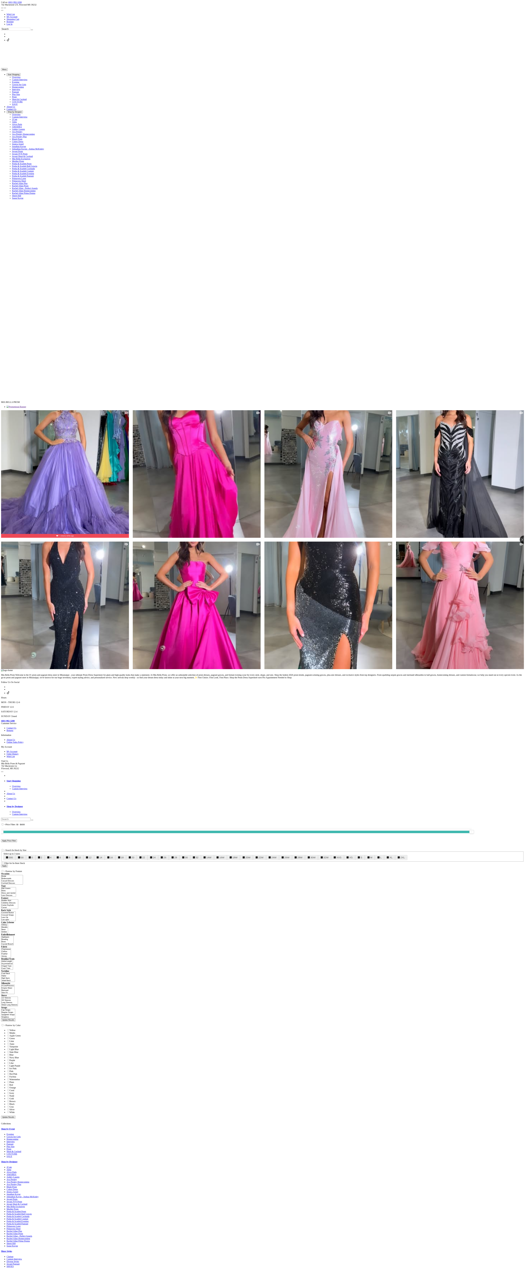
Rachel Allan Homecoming (18, 1238)
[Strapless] (8, 1017)
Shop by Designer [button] (15, 806)
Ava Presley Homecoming (18, 1182)
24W (273, 857)
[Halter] (8, 976)
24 (154, 857)
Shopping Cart (13, 19)
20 (133, 857)
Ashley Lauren (13, 1177)
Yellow (12, 1030)
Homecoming (12, 1139)
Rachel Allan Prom (15, 1233)
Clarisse (10, 1256)
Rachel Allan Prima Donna (18, 1241)
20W (247, 857)
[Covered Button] (8, 913)
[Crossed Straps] (8, 915)
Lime (11, 1041)
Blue (11, 1055)
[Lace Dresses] (8, 895)
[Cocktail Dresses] (12, 883)
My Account (12, 17)
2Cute (9, 1167)
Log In (9, 24)
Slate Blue (13, 1052)
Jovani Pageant (13, 1264)
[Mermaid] (7, 990)
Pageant (10, 1144)
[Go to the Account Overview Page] (2, 10)
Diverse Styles (13, 1261)
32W (326, 857)
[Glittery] (4, 925)
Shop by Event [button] (8, 1129)
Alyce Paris (12, 1172)
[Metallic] (4, 927)
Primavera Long (14, 1226)
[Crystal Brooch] (7, 944)
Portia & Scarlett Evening (18, 1221)
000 (11, 857)
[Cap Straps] (8, 1010)
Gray (11, 1107)
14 (100, 857)
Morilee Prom (12, 1209)
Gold (11, 1098)
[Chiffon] (6, 951)
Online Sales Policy (15, 742)
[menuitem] (265, 14)
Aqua (11, 1044)
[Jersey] (6, 956)
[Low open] (8, 920)
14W (208, 857)
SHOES (10, 1266)
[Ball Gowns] (8, 888)
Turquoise (13, 1046)
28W (299, 857)
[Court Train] (7, 968)
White (12, 1112)
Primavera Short (14, 1229)
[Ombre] (4, 932)
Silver (11, 1109)
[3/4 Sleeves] (9, 1000)
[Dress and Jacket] (8, 893)
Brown (12, 1101)
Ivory (11, 1093)
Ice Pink (13, 1068)
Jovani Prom (12, 1199)
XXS (338, 857)
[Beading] (7, 939)
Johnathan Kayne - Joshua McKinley (23, 1197)
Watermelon (14, 1079)
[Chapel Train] (7, 966)
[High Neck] (8, 978)
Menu (4, 69)
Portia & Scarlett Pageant (17, 1224)
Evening (10, 1134)
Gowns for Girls (14, 1137)
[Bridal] (12, 876)
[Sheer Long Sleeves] (9, 1005)
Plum (11, 1082)
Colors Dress (12, 1189)
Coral (11, 1090)
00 (22, 857)
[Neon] (4, 929)
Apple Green (15, 1036)
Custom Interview (14, 1259)
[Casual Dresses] (12, 881)
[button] (14, 74)
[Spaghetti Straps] (8, 1015)
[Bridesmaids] (12, 878)
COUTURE (12, 1154)
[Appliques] (7, 937)
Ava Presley (12, 1179)
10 (79, 857)
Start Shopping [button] (14, 781)
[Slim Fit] (7, 993)
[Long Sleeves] (9, 1002)
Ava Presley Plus (14, 1184)
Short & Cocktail (14, 1151)
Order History (13, 754)
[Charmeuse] (6, 949)
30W (313, 857)
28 (175, 857)
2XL (402, 857)
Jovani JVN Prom (14, 1201)
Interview (11, 1141)
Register (10, 22)
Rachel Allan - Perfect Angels (19, 1236)
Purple (12, 1060)
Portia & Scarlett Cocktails (18, 1216)
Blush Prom (12, 1187)
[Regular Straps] (8, 1012)
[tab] (265, 781)
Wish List (11, 14)
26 (165, 857)
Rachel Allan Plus (14, 1231)
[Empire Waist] (7, 988)
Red (11, 1085)
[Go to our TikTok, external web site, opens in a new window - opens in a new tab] (8, 40)
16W (221, 857)
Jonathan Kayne (14, 1194)
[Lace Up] (8, 917)
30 (186, 857)
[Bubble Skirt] (9, 900)
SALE (9, 1156)
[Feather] (6, 954)
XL (391, 857)
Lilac (11, 1063)
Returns (10, 730)
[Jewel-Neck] (8, 980)
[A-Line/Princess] (7, 986)
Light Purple (14, 1066)
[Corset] (9, 907)
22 (143, 857)
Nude (11, 1096)
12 (90, 857)
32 (197, 857)
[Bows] (7, 942)
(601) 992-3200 (15, 2)
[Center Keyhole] (9, 905)
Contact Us (11, 728)
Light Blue (14, 1049)
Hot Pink (13, 1074)
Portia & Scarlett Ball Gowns (19, 1214)
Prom (9, 1149)
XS (351, 857)
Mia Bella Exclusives (16, 1206)
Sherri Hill (11, 1243)
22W (260, 857)
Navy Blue (14, 1057)
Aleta (9, 1169)
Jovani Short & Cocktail (17, 1204)
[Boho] (8, 891)
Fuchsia (12, 1077)
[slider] (471, 832)
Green (12, 1038)
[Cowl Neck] (8, 973)
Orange (12, 1087)
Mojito (12, 1033)
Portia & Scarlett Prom (16, 1211)
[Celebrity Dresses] (9, 903)
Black (11, 1104)
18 (122, 857)
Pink (11, 1071)
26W (286, 857)
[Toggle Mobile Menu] (2, 771)
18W (234, 857)
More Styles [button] (6, 1251)
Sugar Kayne (12, 1246)
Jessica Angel (12, 1192)
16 (111, 857)
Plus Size (10, 1146)
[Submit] (32, 29)
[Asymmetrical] (7, 964)
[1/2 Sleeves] (9, 998)
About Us (11, 740)
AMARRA (11, 1174)
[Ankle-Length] (7, 961)
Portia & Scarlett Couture (17, 1219)
